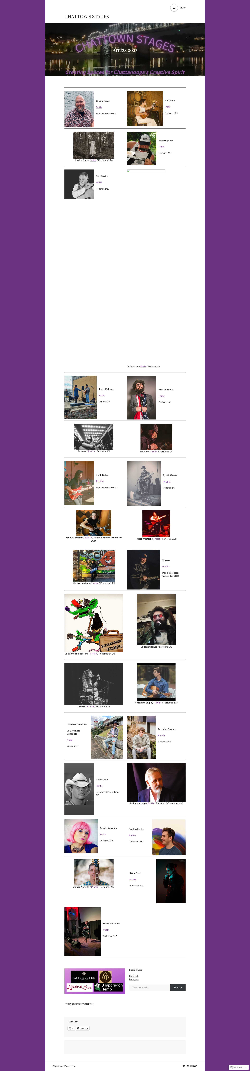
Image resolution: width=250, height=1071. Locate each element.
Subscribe (177, 987)
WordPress (88, 1004)
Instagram (134, 979)
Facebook (133, 976)
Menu (183, 8)
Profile (99, 107)
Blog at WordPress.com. (64, 1066)
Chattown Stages (86, 16)
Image (193, 1066)
